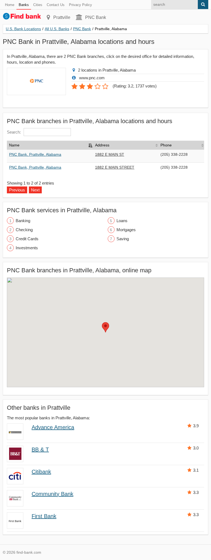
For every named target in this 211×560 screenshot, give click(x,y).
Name (14, 145)
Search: (14, 132)
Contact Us (56, 5)
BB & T (40, 449)
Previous (17, 190)
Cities (37, 5)
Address (102, 145)
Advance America (53, 427)
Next (35, 190)
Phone (166, 145)
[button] (105, 327)
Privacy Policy (80, 5)
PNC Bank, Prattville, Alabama (35, 154)
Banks (24, 5)
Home (9, 5)
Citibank (41, 472)
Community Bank (52, 494)
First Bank (44, 516)
